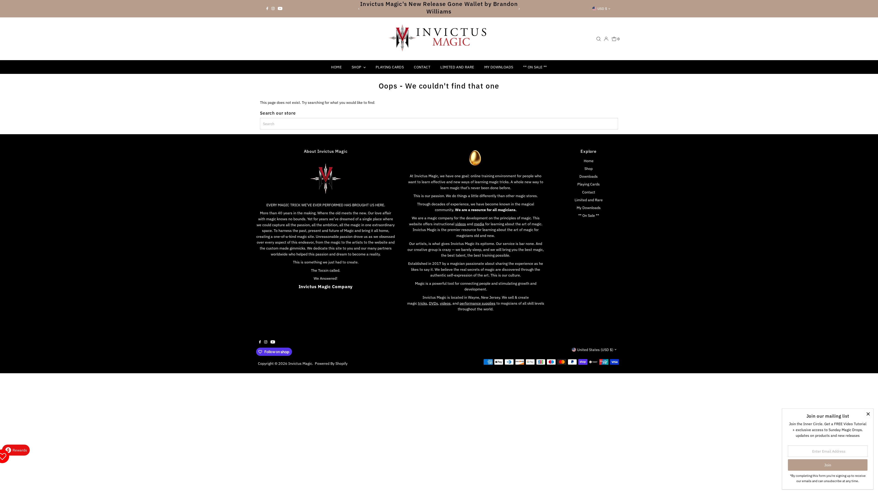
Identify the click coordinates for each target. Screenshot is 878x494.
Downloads (588, 176)
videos (460, 224)
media (479, 224)
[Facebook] (267, 8)
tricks (422, 303)
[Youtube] (280, 8)
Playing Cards (390, 67)
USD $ (602, 8)
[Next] (519, 9)
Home (336, 67)
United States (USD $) (595, 349)
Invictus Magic (300, 363)
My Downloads (498, 67)
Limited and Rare (457, 67)
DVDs (433, 303)
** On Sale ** (535, 67)
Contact (422, 67)
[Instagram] (273, 8)
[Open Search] (599, 39)
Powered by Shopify (331, 363)
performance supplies (477, 303)
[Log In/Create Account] (606, 39)
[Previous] (359, 9)
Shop (357, 67)
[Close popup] (868, 414)
